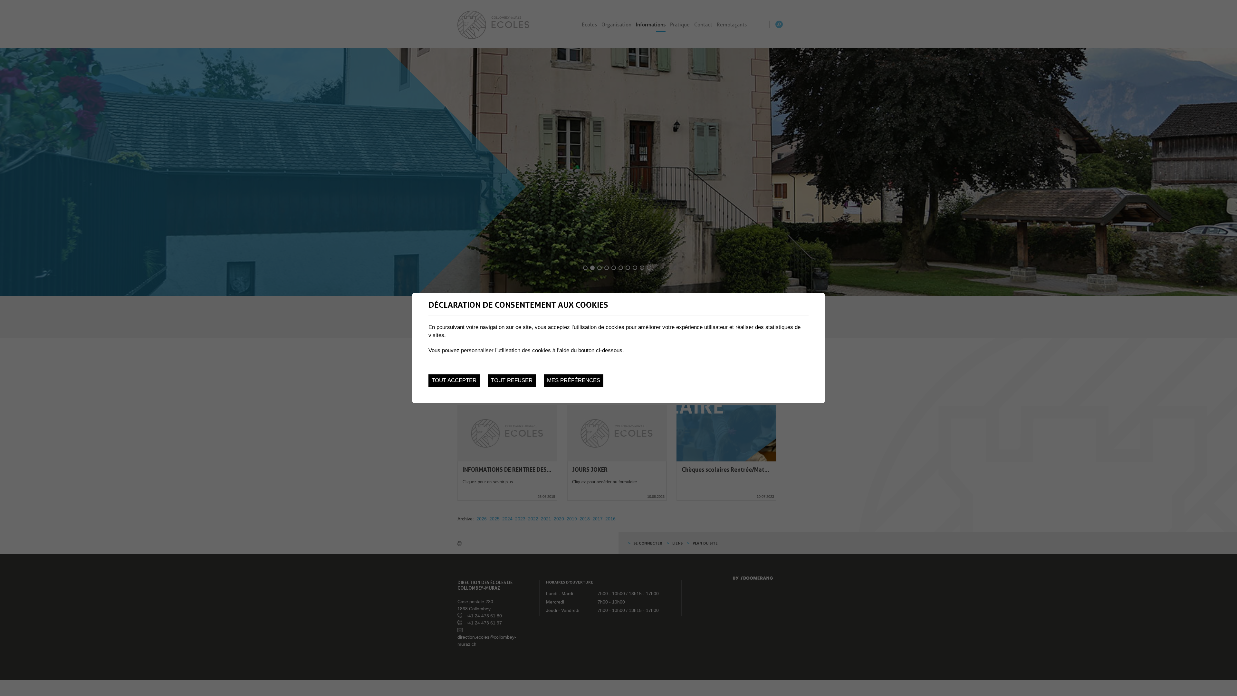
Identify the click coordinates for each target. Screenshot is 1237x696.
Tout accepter (454, 380)
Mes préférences (573, 380)
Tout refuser (511, 380)
